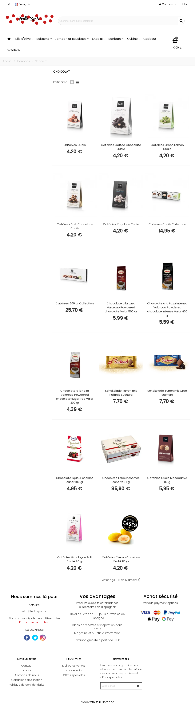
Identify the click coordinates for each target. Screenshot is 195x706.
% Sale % (13, 50)
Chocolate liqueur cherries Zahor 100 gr (74, 480)
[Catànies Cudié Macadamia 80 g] (167, 449)
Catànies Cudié (75, 145)
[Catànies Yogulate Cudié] (121, 195)
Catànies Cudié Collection (167, 224)
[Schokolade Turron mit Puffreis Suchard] (121, 362)
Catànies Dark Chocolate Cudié (75, 226)
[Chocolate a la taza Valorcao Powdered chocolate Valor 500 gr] (121, 274)
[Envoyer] (138, 686)
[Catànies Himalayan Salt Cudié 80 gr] (75, 528)
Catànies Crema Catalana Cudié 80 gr (121, 559)
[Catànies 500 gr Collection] (75, 274)
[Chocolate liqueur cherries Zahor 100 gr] (75, 449)
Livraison (27, 670)
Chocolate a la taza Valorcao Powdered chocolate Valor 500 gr (121, 307)
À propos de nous (26, 675)
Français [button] (24, 4)
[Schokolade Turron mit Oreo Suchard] (167, 362)
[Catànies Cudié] (75, 116)
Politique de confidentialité (27, 685)
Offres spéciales (74, 675)
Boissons (42, 39)
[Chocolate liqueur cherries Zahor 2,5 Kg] (121, 449)
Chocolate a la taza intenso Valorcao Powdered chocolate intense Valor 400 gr (167, 309)
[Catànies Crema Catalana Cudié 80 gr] (121, 528)
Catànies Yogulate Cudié (121, 224)
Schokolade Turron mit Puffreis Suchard (121, 393)
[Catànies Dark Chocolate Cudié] (75, 195)
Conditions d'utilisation (26, 680)
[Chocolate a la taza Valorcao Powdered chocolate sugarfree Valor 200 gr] (75, 362)
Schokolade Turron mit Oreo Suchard (167, 393)
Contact (26, 666)
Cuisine (132, 39)
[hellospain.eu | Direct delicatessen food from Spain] (30, 20)
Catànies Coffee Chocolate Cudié (121, 147)
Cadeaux (150, 39)
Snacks (97, 39)
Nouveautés (74, 670)
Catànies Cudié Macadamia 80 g (167, 480)
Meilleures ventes (74, 666)
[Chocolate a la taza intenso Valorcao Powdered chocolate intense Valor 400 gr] (167, 274)
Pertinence (60, 82)
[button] (184, 4)
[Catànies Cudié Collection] (167, 195)
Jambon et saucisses (70, 39)
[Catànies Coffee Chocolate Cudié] (121, 116)
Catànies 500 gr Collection (75, 303)
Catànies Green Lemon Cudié (167, 147)
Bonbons (114, 39)
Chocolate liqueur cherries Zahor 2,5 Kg (121, 480)
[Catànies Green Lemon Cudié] (167, 116)
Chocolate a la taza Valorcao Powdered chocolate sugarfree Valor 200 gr (74, 397)
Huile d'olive (22, 39)
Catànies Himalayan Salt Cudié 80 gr (74, 559)
